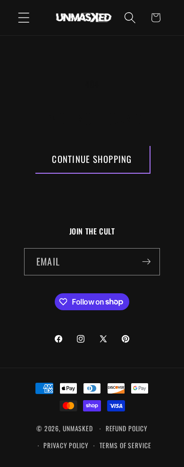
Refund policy (127, 428)
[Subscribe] (146, 261)
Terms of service (125, 445)
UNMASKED (78, 428)
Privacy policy (65, 445)
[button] (24, 18)
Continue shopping (92, 159)
